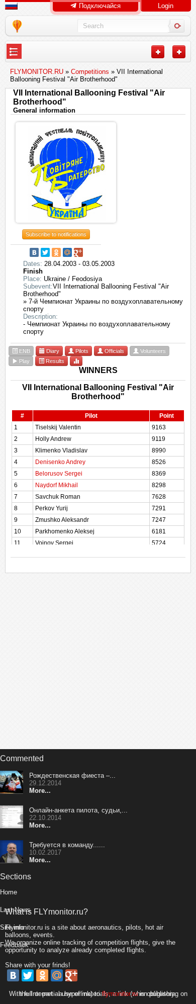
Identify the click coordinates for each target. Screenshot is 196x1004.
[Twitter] (45, 252)
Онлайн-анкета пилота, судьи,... (78, 810)
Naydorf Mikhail (56, 485)
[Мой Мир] (67, 252)
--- (14, 51)
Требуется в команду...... (67, 845)
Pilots (81, 351)
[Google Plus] (78, 252)
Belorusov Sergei (58, 473)
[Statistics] (76, 360)
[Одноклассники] (56, 252)
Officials (113, 351)
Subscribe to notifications (56, 234)
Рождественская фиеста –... (72, 775)
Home (8, 892)
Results (54, 361)
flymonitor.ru (120, 993)
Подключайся (99, 6)
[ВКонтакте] (34, 252)
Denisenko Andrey (60, 462)
